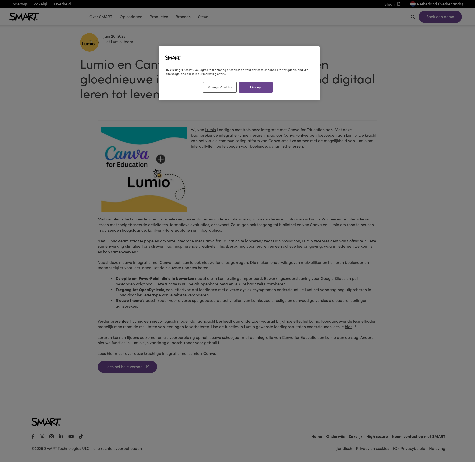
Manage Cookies (220, 87)
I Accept (256, 87)
